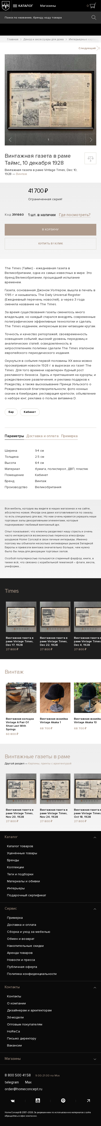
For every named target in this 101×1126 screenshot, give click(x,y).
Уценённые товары (22, 853)
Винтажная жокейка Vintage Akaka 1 (54, 720)
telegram (12, 1082)
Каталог (11, 837)
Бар (11, 412)
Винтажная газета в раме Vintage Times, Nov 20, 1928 (20, 812)
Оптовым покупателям (24, 1024)
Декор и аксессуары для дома (43, 39)
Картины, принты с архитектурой (49, 763)
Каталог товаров (20, 846)
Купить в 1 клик (50, 243)
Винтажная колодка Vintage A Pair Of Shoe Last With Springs (20, 721)
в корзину (50, 229)
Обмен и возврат (20, 939)
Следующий (87, 48)
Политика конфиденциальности (32, 974)
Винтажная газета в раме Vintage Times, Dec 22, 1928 (54, 641)
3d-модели (15, 1017)
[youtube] (38, 1101)
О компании (16, 1003)
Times (12, 591)
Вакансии (14, 1045)
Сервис (11, 908)
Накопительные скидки (25, 946)
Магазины (48, 6)
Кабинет (30, 412)
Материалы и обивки (23, 881)
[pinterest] (63, 1101)
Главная (12, 39)
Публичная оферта (22, 967)
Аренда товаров (20, 953)
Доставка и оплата (21, 925)
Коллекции (15, 867)
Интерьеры (16, 888)
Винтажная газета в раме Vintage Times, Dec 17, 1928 (20, 641)
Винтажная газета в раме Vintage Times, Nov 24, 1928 (54, 812)
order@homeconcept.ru (23, 1089)
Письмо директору (21, 1038)
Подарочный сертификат (26, 895)
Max (28, 1082)
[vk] (12, 1101)
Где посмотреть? (74, 214)
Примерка (15, 918)
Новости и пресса (21, 960)
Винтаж (21, 174)
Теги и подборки (20, 874)
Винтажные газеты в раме (37, 756)
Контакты (12, 987)
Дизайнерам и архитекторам (29, 1010)
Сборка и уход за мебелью (28, 932)
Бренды (13, 860)
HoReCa (13, 1031)
